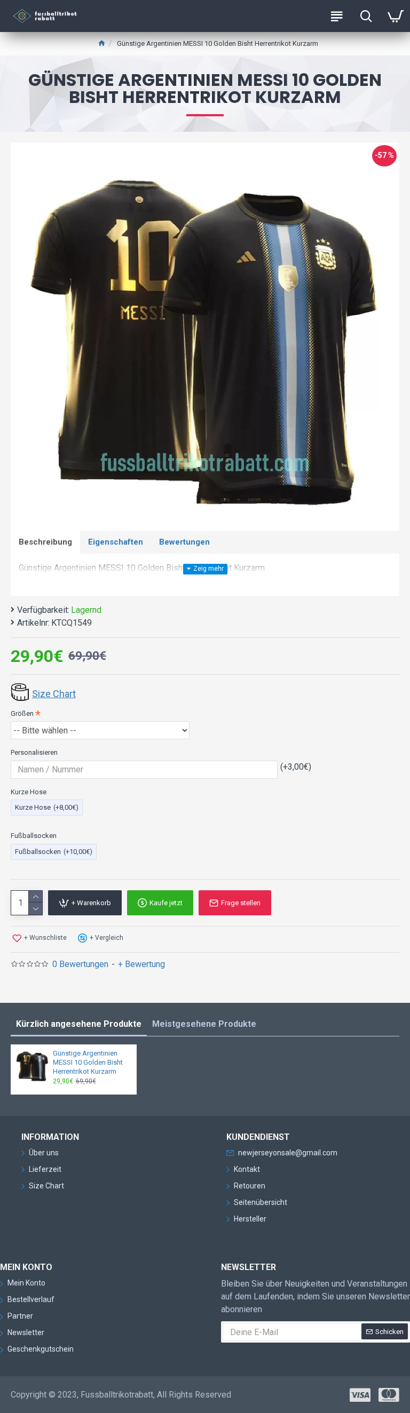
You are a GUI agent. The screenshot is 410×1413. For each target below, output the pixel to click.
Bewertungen (184, 542)
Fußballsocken (34, 836)
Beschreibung (45, 542)
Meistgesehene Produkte (204, 1024)
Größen (22, 713)
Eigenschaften (115, 542)
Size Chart (54, 693)
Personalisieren (34, 752)
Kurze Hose (28, 792)
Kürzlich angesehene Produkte (78, 1024)
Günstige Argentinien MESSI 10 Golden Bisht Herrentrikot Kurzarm (88, 1062)
